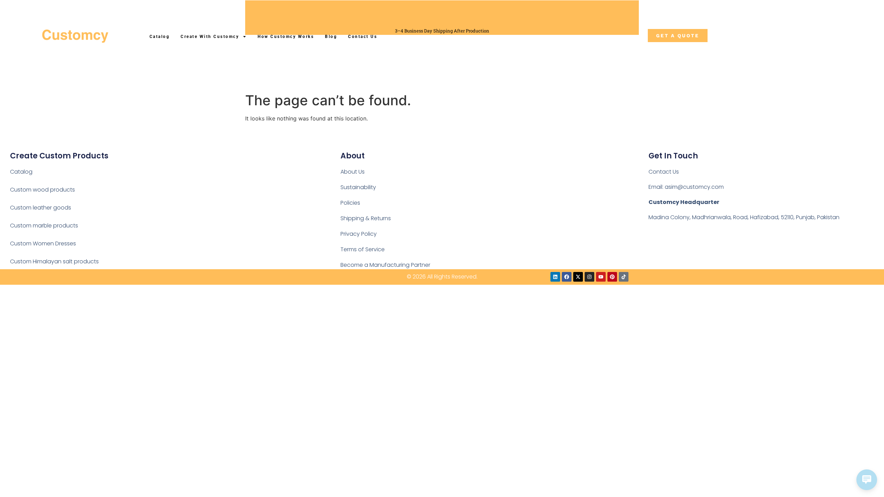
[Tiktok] (623, 277)
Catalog (160, 36)
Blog (331, 36)
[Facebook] (566, 277)
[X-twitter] (578, 277)
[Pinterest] (612, 277)
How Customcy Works (286, 36)
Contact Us (362, 36)
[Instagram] (589, 277)
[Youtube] (601, 277)
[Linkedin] (555, 277)
